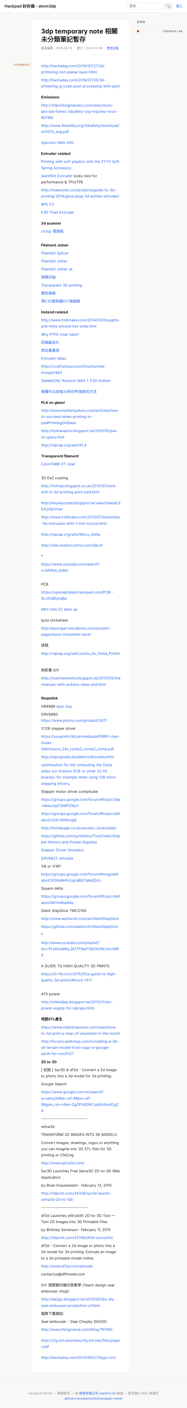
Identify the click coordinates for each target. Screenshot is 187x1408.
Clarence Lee (172, 31)
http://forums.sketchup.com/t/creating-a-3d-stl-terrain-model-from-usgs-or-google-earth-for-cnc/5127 (80, 1047)
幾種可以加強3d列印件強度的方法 (69, 391)
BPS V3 (47, 204)
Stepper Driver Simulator (62, 850)
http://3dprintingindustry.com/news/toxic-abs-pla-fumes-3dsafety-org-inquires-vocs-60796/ (79, 111)
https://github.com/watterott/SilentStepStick (79, 926)
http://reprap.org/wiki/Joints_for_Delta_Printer (80, 653)
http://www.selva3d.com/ (63, 1163)
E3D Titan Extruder (57, 212)
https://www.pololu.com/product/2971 (74, 720)
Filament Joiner (54, 261)
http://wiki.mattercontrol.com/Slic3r (72, 545)
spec (60, 706)
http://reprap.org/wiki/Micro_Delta (70, 534)
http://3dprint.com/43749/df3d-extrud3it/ (77, 1237)
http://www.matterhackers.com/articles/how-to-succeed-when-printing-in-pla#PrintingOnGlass (80, 416)
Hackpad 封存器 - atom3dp (30, 6)
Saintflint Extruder (56, 176)
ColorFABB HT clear (58, 464)
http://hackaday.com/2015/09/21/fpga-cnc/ (78, 1357)
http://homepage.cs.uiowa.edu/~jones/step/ (79, 828)
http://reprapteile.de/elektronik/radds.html (77, 757)
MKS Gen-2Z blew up (59, 609)
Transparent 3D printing (61, 285)
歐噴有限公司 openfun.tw (97, 1393)
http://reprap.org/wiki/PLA (64, 445)
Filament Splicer (55, 253)
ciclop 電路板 (52, 231)
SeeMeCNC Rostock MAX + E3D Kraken (75, 380)
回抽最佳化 (50, 342)
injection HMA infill (57, 142)
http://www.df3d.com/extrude (67, 1266)
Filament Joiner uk (57, 269)
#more (77, 980)
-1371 (87, 980)
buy (69, 706)
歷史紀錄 (113, 48)
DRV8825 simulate (57, 858)
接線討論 (48, 277)
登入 (179, 6)
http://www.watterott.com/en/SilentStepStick (80, 918)
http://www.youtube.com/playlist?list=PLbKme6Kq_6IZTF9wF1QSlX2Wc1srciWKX (80, 948)
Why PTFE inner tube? (60, 334)
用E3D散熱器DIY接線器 (60, 301)
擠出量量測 (50, 350)
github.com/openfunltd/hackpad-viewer (94, 1398)
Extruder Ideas (53, 358)
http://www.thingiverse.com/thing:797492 (77, 1329)
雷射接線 (48, 293)
